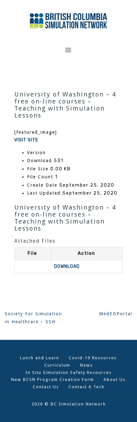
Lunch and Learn (39, 357)
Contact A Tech (86, 386)
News (86, 365)
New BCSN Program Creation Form (52, 379)
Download (67, 266)
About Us (115, 379)
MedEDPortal (115, 313)
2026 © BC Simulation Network (69, 404)
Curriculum (57, 365)
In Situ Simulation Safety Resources (68, 372)
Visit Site (26, 140)
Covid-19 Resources (93, 357)
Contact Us (46, 386)
